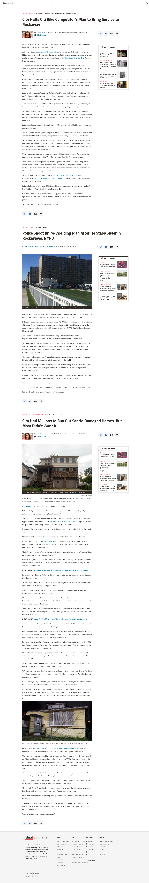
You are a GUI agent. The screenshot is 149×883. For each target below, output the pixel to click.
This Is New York (75, 860)
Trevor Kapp (53, 246)
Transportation (71, 13)
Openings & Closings (77, 855)
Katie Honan (40, 32)
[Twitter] (86, 841)
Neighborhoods (29, 3)
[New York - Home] (6, 3)
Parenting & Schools (62, 855)
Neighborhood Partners (106, 841)
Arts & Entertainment (63, 841)
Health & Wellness (62, 852)
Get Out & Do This (76, 852)
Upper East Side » (105, 284)
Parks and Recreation (58, 13)
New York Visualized (77, 847)
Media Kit (102, 855)
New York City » (105, 294)
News (41, 3)
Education (60, 847)
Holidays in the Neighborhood (79, 862)
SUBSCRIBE (91, 861)
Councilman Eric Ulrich (73, 58)
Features (51, 3)
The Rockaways (28, 13)
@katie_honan (41, 35)
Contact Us (103, 847)
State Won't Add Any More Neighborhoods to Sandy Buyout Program (60, 619)
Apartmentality (75, 849)
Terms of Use (28, 873)
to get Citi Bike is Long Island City (64, 175)
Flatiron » (103, 72)
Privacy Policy (36, 873)
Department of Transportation (47, 52)
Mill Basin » (104, 81)
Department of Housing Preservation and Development (56, 748)
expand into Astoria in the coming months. (49, 178)
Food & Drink (60, 849)
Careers (102, 852)
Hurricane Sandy (31, 506)
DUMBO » (102, 262)
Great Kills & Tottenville (34, 415)
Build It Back (47, 541)
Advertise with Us (104, 844)
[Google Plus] (86, 849)
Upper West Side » (105, 51)
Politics (59, 857)
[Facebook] (86, 844)
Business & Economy (43, 13)
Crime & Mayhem (41, 227)
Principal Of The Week (77, 857)
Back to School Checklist (78, 841)
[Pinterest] (86, 847)
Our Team (102, 849)
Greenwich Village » (106, 60)
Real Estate (65, 415)
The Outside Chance (77, 844)
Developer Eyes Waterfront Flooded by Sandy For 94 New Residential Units (62, 570)
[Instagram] (86, 852)
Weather (59, 868)
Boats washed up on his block (64, 521)
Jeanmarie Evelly (40, 246)
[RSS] (86, 855)
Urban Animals (61, 865)
